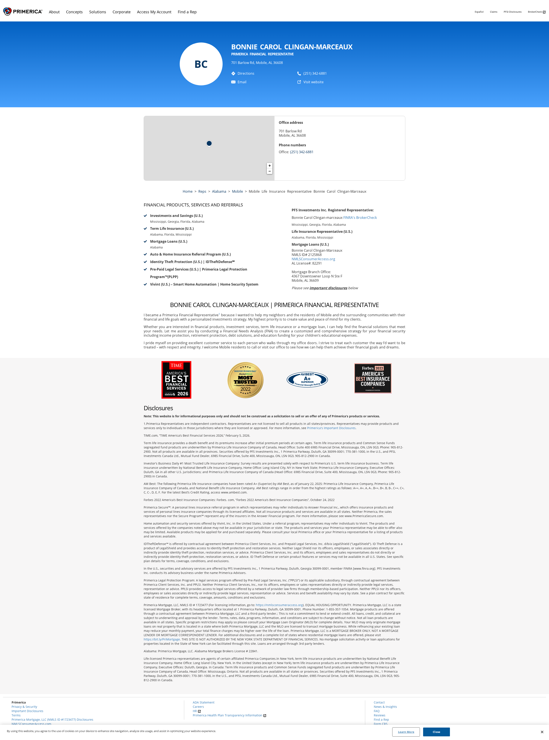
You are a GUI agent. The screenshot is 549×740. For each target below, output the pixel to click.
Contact (379, 702)
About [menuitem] (54, 11)
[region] (274, 732)
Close (436, 732)
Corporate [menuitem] (122, 11)
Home (188, 191)
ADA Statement (203, 702)
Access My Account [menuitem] (154, 11)
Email (242, 82)
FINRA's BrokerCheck (360, 217)
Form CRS (381, 724)
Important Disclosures (27, 711)
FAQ (377, 711)
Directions (246, 73)
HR (195, 711)
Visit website (313, 82)
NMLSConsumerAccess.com (31, 724)
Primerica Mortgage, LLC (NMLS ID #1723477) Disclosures (52, 719)
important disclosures (328, 288)
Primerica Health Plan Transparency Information (228, 715)
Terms (16, 715)
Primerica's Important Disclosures (331, 428)
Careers (198, 707)
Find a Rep (381, 719)
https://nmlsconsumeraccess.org (279, 605)
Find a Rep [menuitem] (187, 11)
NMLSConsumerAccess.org (313, 259)
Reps (202, 191)
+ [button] (269, 165)
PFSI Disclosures (513, 11)
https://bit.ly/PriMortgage (162, 639)
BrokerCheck (535, 11)
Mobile (237, 191)
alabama (219, 191)
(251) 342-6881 (315, 73)
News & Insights (385, 707)
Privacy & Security (24, 707)
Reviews (379, 715)
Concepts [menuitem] (74, 11)
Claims (493, 11)
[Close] (542, 732)
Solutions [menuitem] (97, 11)
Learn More (406, 732)
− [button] (269, 171)
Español (479, 11)
